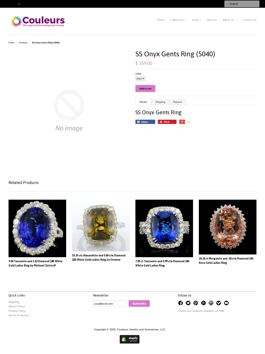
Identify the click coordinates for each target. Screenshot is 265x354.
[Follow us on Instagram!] (212, 304)
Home (161, 20)
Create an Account (33, 3)
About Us (229, 20)
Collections (177, 20)
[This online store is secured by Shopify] (129, 342)
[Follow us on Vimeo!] (219, 304)
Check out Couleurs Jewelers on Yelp (201, 310)
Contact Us (249, 20)
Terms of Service (19, 315)
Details (143, 102)
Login (13, 3)
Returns (177, 102)
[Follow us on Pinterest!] (196, 304)
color (138, 73)
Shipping (160, 102)
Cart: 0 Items (212, 3)
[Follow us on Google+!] (204, 304)
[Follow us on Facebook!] (181, 304)
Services (212, 20)
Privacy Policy (17, 310)
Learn (196, 20)
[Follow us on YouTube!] (227, 304)
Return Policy (17, 306)
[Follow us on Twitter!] (189, 304)
